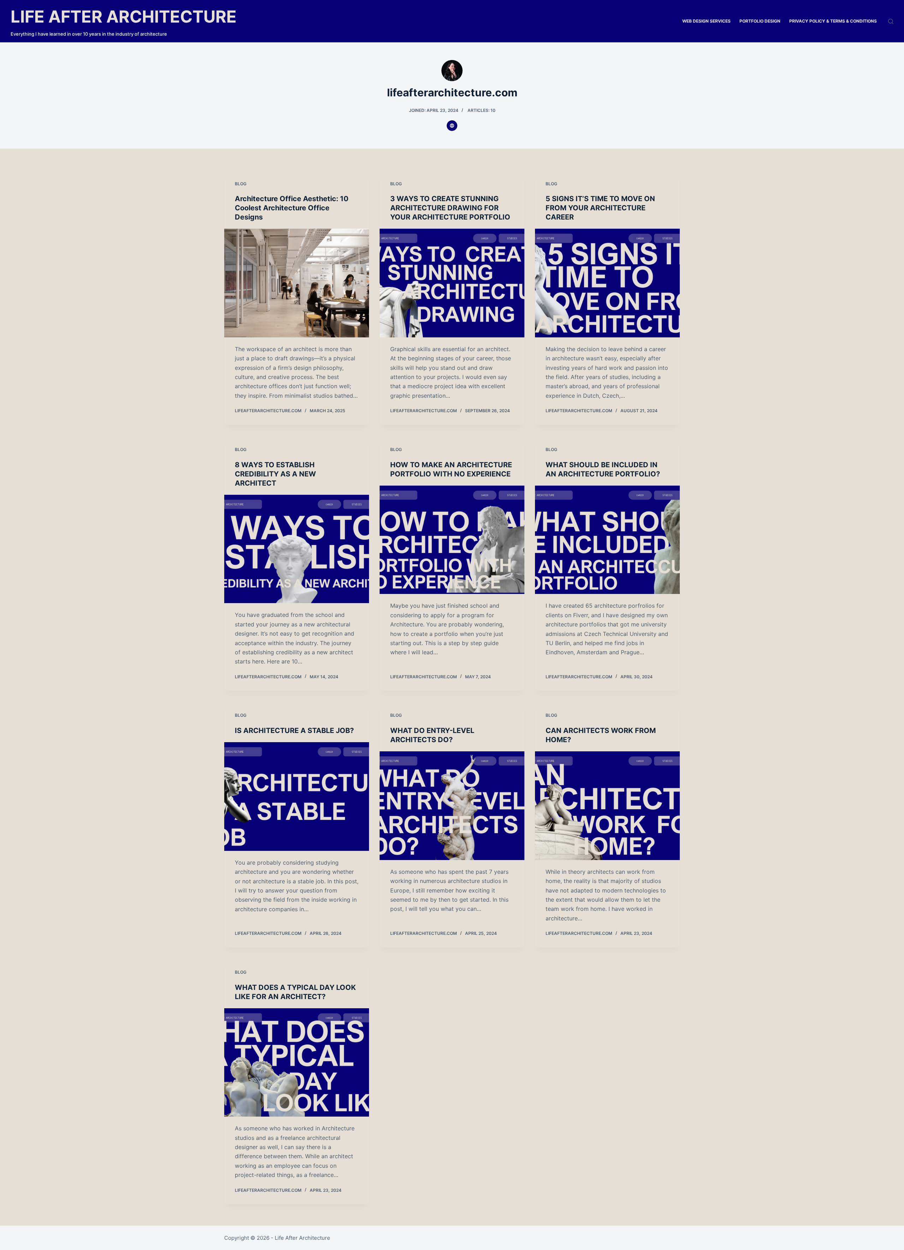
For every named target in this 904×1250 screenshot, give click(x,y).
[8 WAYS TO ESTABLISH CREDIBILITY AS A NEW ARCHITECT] (296, 549)
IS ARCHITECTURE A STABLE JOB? (294, 730)
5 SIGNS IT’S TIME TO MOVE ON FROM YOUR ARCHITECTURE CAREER (600, 207)
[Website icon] (452, 125)
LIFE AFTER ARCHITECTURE (124, 16)
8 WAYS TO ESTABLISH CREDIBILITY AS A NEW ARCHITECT (275, 474)
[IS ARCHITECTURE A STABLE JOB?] (296, 796)
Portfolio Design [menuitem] (759, 21)
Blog (240, 183)
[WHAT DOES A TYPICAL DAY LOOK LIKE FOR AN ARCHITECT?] (296, 1062)
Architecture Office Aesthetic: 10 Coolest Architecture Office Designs (292, 207)
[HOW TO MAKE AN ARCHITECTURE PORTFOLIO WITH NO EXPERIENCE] (452, 540)
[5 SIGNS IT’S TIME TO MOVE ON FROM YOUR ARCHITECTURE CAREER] (607, 283)
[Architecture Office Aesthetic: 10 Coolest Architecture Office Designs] (296, 283)
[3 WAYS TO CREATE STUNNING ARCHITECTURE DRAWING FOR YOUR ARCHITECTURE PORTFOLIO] (452, 283)
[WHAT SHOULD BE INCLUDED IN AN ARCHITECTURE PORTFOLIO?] (607, 540)
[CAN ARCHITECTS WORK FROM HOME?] (607, 805)
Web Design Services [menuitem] (706, 21)
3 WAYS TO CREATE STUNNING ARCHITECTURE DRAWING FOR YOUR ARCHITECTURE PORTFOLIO (450, 207)
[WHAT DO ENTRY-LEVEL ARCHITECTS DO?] (452, 805)
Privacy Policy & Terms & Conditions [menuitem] (833, 21)
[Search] (890, 21)
